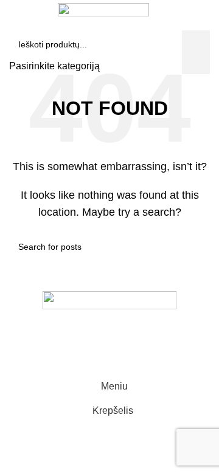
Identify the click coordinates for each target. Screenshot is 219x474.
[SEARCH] (197, 32)
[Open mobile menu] (14, 32)
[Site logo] (103, 9)
